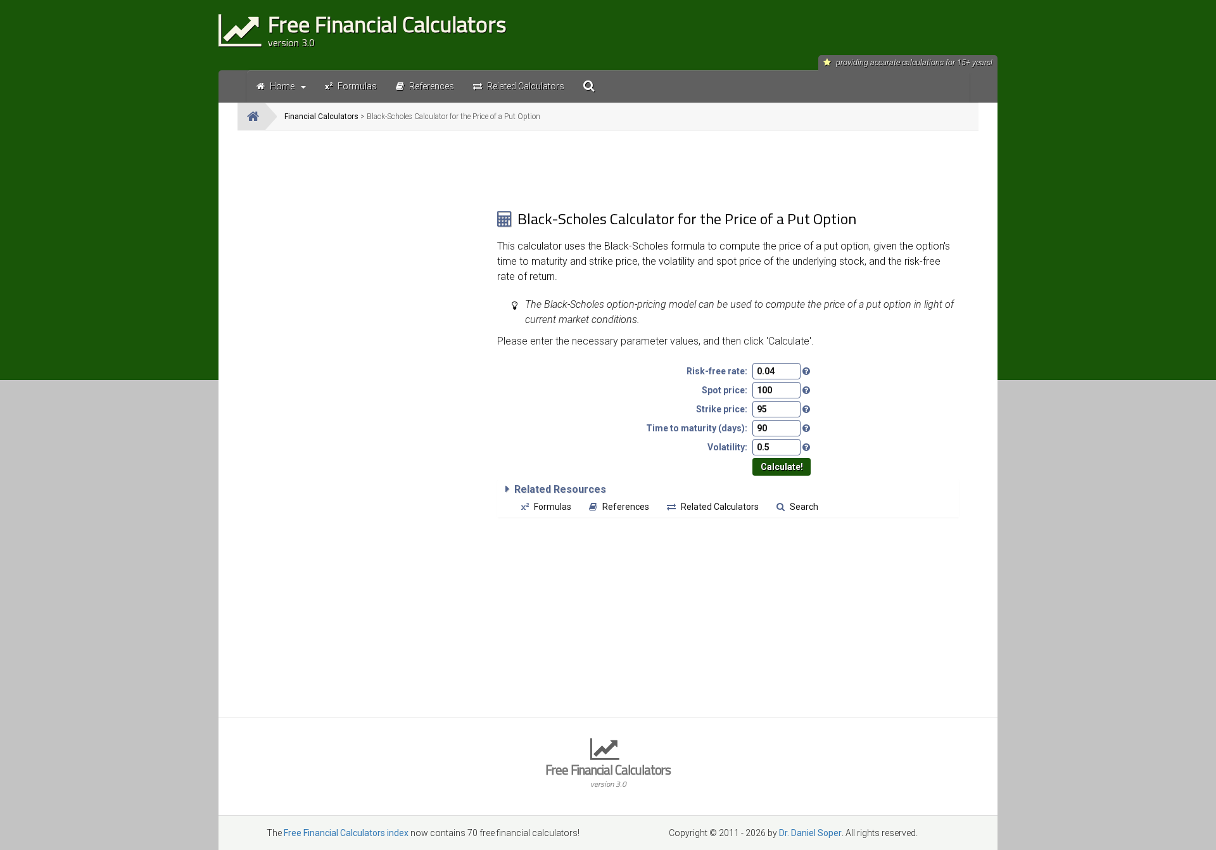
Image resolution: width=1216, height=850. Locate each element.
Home (282, 86)
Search (804, 507)
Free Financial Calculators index (346, 833)
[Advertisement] (367, 228)
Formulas (552, 507)
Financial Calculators (321, 116)
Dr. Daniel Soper (810, 833)
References (625, 507)
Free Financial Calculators (608, 774)
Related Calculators (720, 507)
